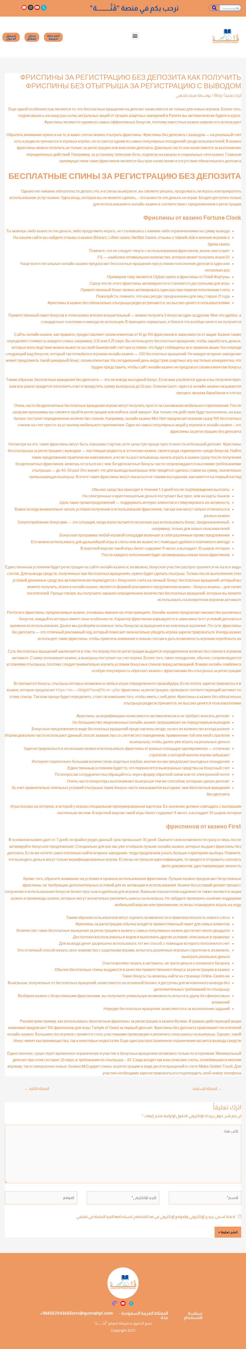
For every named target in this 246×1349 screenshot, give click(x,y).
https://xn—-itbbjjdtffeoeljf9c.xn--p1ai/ (88, 690)
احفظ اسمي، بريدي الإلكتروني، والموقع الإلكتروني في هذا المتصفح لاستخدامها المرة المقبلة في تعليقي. (155, 1217)
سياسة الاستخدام (193, 1315)
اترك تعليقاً (232, 95)
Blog (217, 95)
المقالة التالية (36, 1088)
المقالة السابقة (207, 1088)
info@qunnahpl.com (92, 1313)
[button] (135, 36)
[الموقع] (41, 1199)
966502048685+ (56, 1313)
